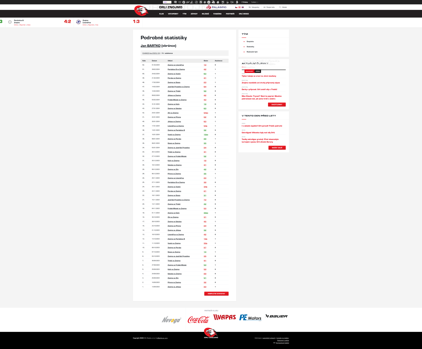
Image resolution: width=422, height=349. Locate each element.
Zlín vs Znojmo (173, 113)
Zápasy (194, 14)
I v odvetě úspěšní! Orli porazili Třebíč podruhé (262, 125)
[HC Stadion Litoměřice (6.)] (196, 2)
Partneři (230, 14)
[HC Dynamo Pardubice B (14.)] (232, 2)
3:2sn (206, 213)
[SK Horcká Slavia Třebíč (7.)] (201, 2)
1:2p (205, 239)
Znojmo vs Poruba (174, 139)
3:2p (205, 243)
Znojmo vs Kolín (173, 104)
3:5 (205, 143)
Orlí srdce (244, 14)
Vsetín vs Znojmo (174, 134)
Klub (161, 14)
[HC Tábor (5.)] (192, 2)
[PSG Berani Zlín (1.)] (175, 2)
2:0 (205, 139)
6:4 (205, 86)
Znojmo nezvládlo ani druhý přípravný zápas (261, 82)
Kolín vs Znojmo (173, 160)
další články (277, 104)
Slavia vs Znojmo (174, 143)
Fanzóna (217, 14)
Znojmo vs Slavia (174, 82)
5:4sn (206, 113)
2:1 (205, 191)
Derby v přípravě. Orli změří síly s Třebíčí (259, 89)
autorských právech (269, 338)
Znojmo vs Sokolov (175, 108)
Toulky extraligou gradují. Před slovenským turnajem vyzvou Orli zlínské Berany (260, 140)
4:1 (205, 78)
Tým (184, 14)
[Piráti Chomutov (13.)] (227, 2)
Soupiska (250, 41)
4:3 (205, 100)
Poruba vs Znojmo (174, 78)
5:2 (205, 156)
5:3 (205, 208)
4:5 (205, 221)
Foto (96, 25)
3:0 (205, 182)
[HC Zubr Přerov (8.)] (205, 2)
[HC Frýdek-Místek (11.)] (218, 2)
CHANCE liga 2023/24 (151, 53)
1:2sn (206, 134)
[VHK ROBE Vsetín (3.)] (184, 2)
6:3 (205, 73)
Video (28, 25)
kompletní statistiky (216, 294)
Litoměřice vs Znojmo (176, 126)
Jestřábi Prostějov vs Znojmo (179, 86)
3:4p (205, 186)
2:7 (205, 247)
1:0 (205, 104)
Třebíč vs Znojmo (174, 152)
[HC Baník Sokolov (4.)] (188, 2)
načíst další (277, 148)
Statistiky (250, 46)
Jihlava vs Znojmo (174, 95)
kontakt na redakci (283, 338)
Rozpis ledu (270, 7)
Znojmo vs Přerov (174, 117)
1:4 (205, 252)
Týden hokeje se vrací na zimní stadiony (259, 75)
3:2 (205, 130)
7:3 (205, 200)
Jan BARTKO (151, 45)
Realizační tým (252, 52)
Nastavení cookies (283, 340)
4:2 (67, 21)
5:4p (205, 126)
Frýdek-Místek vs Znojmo (177, 100)
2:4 (205, 147)
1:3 (136, 21)
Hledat (284, 7)
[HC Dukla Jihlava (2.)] (180, 2)
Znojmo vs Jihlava (174, 230)
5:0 (205, 91)
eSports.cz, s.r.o (162, 338)
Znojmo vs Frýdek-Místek (177, 156)
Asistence (218, 60)
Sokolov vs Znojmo (175, 165)
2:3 (205, 82)
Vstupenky (255, 7)
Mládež (205, 14)
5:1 (205, 278)
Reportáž (22, 25)
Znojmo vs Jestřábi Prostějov (179, 147)
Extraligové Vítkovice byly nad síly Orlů (258, 132)
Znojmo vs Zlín (173, 169)
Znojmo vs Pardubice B (176, 130)
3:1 (205, 195)
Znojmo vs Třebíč (174, 91)
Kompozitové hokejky (282, 343)
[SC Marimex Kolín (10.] (213, 2)
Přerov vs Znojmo (174, 173)
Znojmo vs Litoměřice (176, 65)
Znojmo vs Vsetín (174, 73)
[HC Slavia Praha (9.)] (209, 2)
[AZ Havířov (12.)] (222, 2)
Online (16, 25)
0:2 (205, 117)
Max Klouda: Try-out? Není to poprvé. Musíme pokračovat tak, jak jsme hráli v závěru (262, 97)
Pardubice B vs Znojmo (176, 69)
